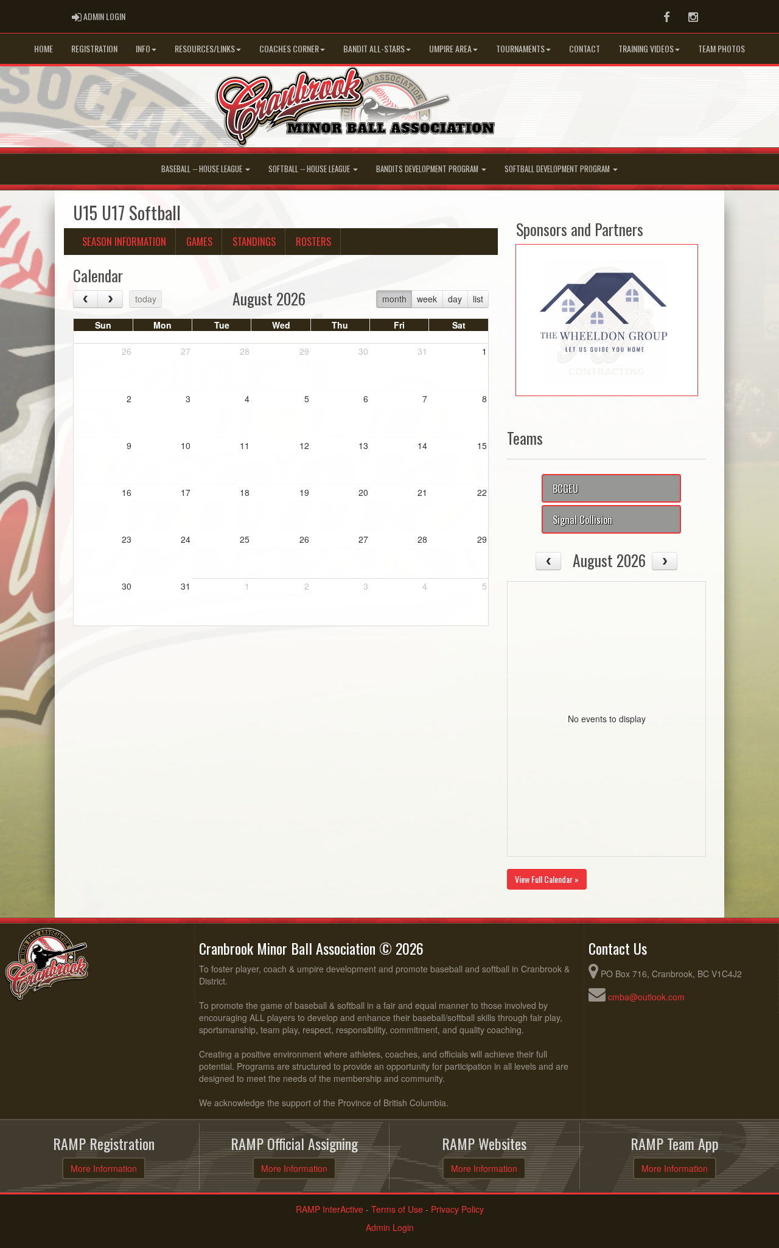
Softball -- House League (310, 169)
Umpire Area (450, 48)
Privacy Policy (457, 1209)
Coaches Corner (289, 48)
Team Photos (721, 48)
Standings (254, 241)
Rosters (313, 241)
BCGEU (565, 488)
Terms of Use (397, 1209)
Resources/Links (205, 48)
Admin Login (390, 1227)
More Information (104, 1168)
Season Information (124, 241)
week (427, 299)
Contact (584, 48)
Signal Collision (582, 519)
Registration (94, 48)
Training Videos (646, 48)
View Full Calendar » (547, 879)
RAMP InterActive (329, 1209)
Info (143, 48)
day (455, 299)
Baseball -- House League (202, 169)
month (394, 299)
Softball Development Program (558, 169)
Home (43, 48)
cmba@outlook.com (646, 997)
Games (199, 241)
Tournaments (520, 48)
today (145, 299)
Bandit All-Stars (374, 48)
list (478, 299)
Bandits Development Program (428, 169)
